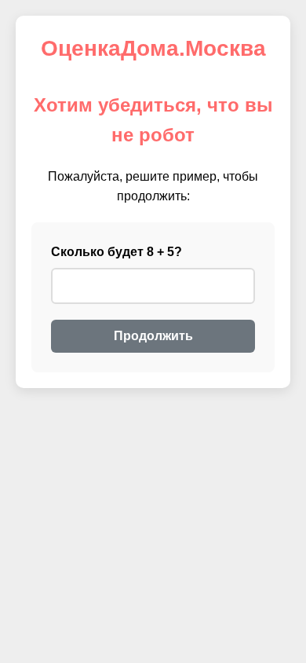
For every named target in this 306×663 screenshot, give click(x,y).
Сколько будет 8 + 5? (116, 251)
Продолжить (153, 335)
